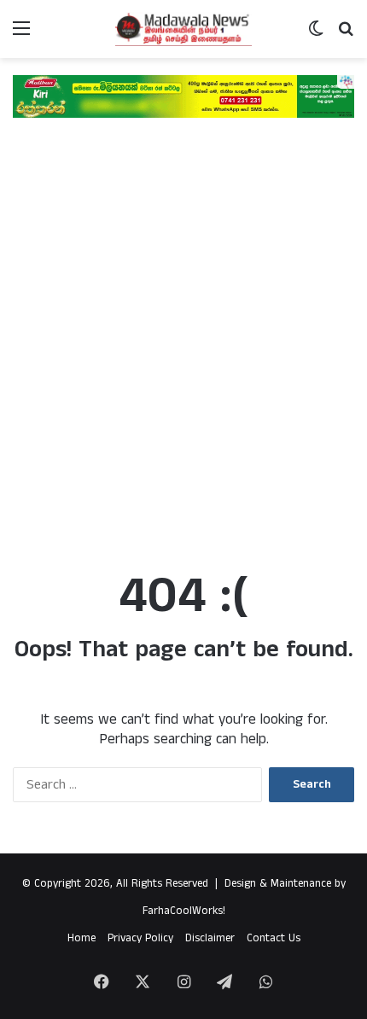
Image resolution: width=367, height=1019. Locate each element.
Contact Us (273, 938)
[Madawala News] (183, 29)
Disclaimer (210, 938)
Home (81, 938)
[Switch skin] (315, 35)
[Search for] (345, 35)
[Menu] (21, 35)
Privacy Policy (140, 938)
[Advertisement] (183, 352)
